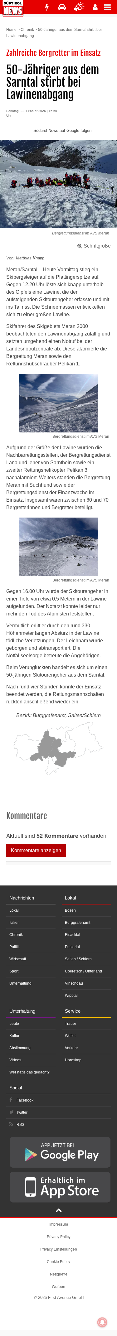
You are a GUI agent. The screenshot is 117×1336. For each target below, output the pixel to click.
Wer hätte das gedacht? (29, 1072)
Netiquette (58, 1273)
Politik (14, 947)
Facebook (25, 1100)
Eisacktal (72, 935)
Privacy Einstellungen (58, 1249)
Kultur (14, 1036)
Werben (58, 1286)
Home (11, 29)
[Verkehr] (62, 7)
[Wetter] (79, 7)
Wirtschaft (17, 959)
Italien (14, 922)
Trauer (70, 1023)
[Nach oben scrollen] (59, 1211)
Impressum (58, 1224)
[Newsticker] (47, 7)
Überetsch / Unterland (83, 971)
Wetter (70, 1036)
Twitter (22, 1112)
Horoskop (73, 1060)
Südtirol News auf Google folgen (62, 130)
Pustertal (72, 947)
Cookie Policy (58, 1261)
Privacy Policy (59, 1236)
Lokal (14, 910)
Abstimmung (20, 1048)
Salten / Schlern (78, 959)
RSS (20, 1124)
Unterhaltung (20, 983)
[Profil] (95, 7)
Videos (15, 1060)
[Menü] (110, 7)
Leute (14, 1023)
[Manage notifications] (102, 1322)
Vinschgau (74, 983)
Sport (13, 971)
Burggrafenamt (77, 922)
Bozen (70, 910)
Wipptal (71, 995)
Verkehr (71, 1048)
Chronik (27, 29)
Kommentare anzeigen (36, 850)
